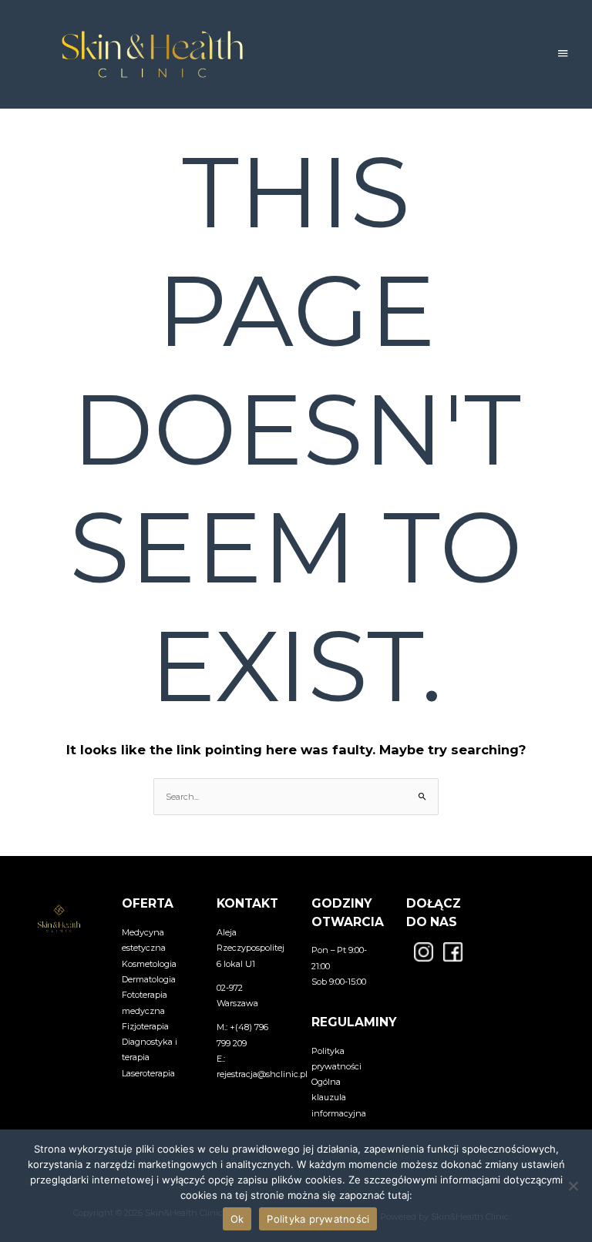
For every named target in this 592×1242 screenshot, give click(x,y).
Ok (237, 1219)
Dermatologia (149, 979)
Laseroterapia (148, 1073)
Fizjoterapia (145, 1026)
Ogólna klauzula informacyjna (338, 1097)
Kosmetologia (149, 963)
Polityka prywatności (318, 1219)
